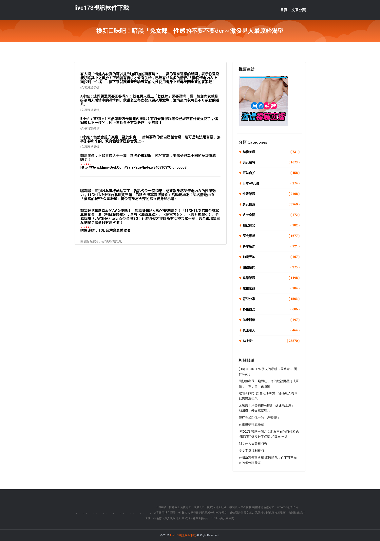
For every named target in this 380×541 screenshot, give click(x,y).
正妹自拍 (271, 173)
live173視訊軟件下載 (101, 7)
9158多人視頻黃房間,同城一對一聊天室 (202, 512)
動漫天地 (271, 257)
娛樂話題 (271, 278)
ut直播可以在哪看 (165, 512)
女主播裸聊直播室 (251, 424)
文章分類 (299, 10)
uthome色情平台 (287, 507)
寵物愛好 (271, 288)
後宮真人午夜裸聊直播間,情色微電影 (251, 507)
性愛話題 (271, 194)
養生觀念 (271, 309)
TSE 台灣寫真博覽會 (114, 230)
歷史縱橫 (271, 236)
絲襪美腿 (271, 152)
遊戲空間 (271, 267)
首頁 (283, 10)
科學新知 (271, 246)
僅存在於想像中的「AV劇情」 (259, 417)
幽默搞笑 (271, 225)
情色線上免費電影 (180, 507)
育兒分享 (271, 299)
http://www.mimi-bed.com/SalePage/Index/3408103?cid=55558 (133, 167)
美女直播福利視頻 (251, 451)
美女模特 (271, 162)
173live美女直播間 (222, 518)
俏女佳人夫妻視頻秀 (253, 444)
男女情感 (271, 204)
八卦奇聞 (271, 215)
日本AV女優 (271, 183)
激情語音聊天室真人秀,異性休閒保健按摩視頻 (258, 512)
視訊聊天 (271, 330)
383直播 (161, 507)
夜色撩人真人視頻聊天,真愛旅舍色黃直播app (181, 518)
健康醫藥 (271, 320)
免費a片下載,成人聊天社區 (210, 507)
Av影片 (271, 341)
